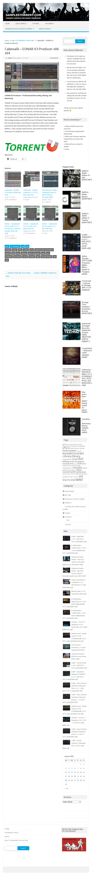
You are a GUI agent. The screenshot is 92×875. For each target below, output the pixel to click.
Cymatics (82, 446)
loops (74, 459)
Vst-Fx (66, 479)
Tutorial (35, 23)
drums (8, 253)
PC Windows (20, 40)
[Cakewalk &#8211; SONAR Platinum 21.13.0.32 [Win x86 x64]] (31, 179)
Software (49, 23)
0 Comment (54, 58)
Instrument (69, 450)
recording (17, 256)
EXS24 (72, 448)
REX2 (84, 464)
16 (84, 772)
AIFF (64, 444)
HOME (7, 829)
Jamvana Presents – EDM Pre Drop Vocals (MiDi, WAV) (78, 656)
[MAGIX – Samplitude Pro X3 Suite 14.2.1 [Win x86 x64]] (31, 213)
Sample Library (67, 465)
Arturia (68, 444)
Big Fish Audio (77, 444)
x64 (28, 40)
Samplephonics (67, 468)
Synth (72, 472)
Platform (68, 503)
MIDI (80, 458)
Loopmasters (67, 459)
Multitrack (73, 462)
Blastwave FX (67, 446)
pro (48, 253)
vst (81, 476)
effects (66, 448)
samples (77, 467)
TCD (72, 474)
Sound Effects (71, 470)
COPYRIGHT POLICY (12, 832)
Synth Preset (67, 474)
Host (18, 253)
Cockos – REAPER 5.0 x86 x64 (46, 273)
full (13, 253)
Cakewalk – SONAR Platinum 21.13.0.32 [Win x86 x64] (30, 192)
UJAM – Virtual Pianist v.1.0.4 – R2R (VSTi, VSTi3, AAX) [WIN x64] (79, 665)
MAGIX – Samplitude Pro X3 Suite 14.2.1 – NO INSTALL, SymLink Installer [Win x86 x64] (12, 228)
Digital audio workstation (44, 250)
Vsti (73, 479)
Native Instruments (73, 462)
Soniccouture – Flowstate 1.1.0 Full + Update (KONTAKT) (78, 647)
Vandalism (66, 477)
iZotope (78, 451)
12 (72, 772)
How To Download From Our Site (16, 840)
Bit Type (68, 495)
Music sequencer (34, 253)
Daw (13, 40)
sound (25, 256)
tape (38, 256)
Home (7, 23)
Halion (77, 448)
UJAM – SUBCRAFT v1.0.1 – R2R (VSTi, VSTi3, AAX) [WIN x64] (79, 539)
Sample (67, 513)
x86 (32, 40)
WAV (79, 480)
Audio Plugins (44, 29)
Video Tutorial (73, 477)
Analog (8, 250)
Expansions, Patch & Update (75, 499)
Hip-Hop (82, 448)
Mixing (24, 253)
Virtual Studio (46, 256)
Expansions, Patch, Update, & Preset (18, 29)
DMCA (7, 836)
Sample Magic (76, 465)
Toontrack (77, 474)
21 (78, 776)
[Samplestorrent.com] (46, 20)
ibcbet (64, 858)
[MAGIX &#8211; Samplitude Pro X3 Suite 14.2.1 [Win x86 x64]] (50, 213)
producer (9, 256)
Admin (10, 58)
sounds (31, 256)
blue (20, 250)
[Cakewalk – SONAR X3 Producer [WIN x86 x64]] (13, 179)
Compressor (75, 446)
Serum (85, 468)
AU (72, 444)
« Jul (66, 788)
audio (15, 250)
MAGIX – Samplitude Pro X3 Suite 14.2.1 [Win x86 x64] (30, 226)
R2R (79, 463)
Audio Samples (20, 23)
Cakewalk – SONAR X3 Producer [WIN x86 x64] (13, 192)
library (76, 456)
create (26, 250)
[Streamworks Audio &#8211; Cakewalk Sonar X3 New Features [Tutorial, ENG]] (50, 179)
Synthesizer (81, 472)
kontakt (68, 453)
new (43, 253)
